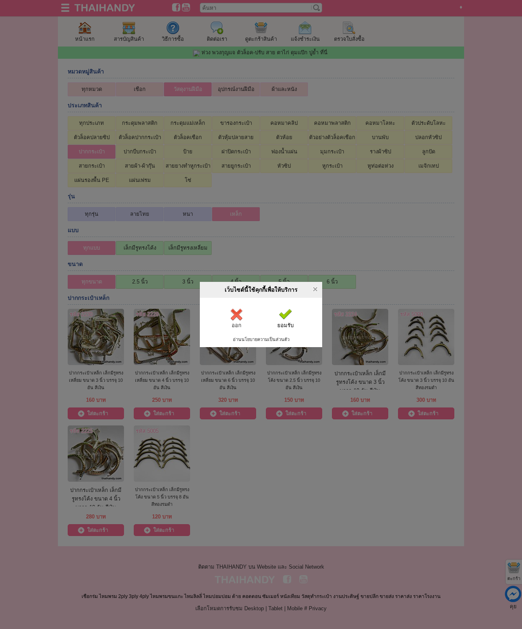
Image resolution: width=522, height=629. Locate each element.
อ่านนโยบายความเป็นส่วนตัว (261, 339)
